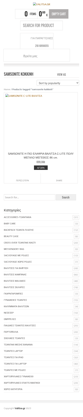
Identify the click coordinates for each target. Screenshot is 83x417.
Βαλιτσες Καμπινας (15, 274)
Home (7, 89)
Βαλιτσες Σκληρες (14, 287)
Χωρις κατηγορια (13, 389)
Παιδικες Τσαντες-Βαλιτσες (20, 325)
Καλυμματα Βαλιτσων (16, 306)
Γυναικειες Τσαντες (15, 300)
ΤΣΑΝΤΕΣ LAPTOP (13, 351)
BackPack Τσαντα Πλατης (19, 230)
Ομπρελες (10, 319)
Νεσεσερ (9, 312)
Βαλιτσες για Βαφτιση (16, 268)
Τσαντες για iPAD (13, 357)
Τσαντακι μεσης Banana (18, 344)
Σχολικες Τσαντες (14, 338)
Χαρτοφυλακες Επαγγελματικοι (22, 382)
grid (70, 74)
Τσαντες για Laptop (15, 363)
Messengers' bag (14, 249)
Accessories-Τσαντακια (17, 217)
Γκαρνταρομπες (13, 293)
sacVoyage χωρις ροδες (18, 261)
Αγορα (41, 167)
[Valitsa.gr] (41, 4)
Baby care (10, 223)
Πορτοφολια (11, 332)
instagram (48, 56)
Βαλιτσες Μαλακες (14, 281)
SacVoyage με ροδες (16, 255)
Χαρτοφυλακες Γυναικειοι (18, 376)
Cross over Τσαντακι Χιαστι (20, 242)
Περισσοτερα (22, 180)
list (76, 74)
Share (59, 180)
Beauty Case (11, 236)
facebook (44, 56)
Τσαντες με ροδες (15, 370)
